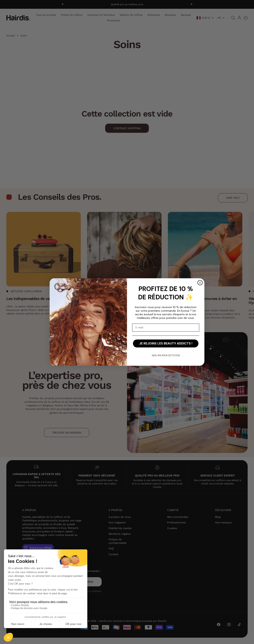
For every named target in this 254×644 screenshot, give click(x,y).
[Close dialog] (200, 282)
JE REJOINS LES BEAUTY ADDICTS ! (165, 343)
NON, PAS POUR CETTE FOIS (166, 355)
